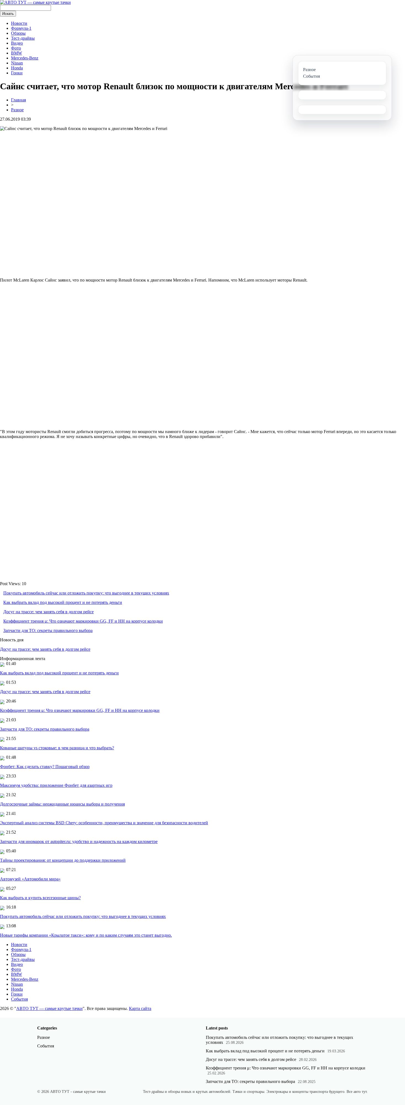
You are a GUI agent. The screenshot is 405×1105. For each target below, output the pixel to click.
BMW (16, 53)
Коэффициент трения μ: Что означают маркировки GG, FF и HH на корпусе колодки (83, 621)
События (19, 999)
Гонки (17, 73)
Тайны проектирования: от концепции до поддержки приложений (63, 860)
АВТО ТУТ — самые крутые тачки (49, 1008)
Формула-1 (21, 28)
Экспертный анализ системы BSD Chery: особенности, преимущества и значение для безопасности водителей (104, 822)
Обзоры (18, 33)
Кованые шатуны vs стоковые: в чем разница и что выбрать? (57, 747)
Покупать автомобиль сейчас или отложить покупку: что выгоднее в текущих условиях (86, 593)
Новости (19, 23)
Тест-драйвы (23, 38)
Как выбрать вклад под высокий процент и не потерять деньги (62, 602)
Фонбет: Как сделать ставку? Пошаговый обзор (45, 766)
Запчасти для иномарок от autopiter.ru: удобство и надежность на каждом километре (79, 841)
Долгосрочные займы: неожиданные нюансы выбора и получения (62, 804)
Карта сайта (140, 1008)
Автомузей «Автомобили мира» (30, 879)
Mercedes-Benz (24, 58)
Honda (17, 68)
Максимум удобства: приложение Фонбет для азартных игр (56, 785)
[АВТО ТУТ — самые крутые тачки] (35, 2)
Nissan (17, 63)
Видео (17, 43)
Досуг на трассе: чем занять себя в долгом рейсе (48, 611)
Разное (17, 109)
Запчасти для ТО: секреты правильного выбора (48, 630)
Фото (16, 48)
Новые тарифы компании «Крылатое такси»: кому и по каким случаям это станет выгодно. (86, 935)
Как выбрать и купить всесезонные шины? (40, 897)
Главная (18, 100)
